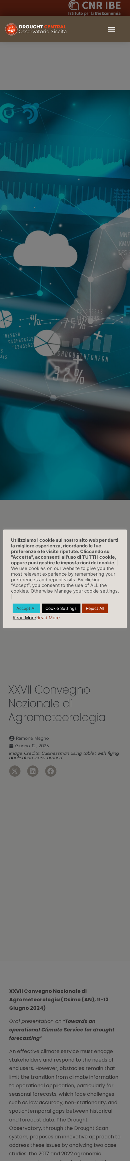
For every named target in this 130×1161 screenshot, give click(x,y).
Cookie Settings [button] (61, 608)
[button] (112, 29)
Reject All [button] (95, 608)
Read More (24, 617)
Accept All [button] (26, 608)
